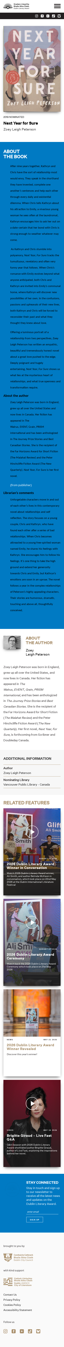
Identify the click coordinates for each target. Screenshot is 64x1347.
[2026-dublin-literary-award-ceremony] (32, 942)
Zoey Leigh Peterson (19, 129)
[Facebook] (42, 16)
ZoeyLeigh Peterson (38, 652)
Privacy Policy (11, 1299)
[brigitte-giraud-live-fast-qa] (32, 1123)
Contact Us (10, 1294)
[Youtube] (47, 16)
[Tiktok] (53, 16)
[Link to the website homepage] (23, 6)
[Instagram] (36, 16)
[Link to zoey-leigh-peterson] (12, 642)
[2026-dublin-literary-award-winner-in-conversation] (32, 851)
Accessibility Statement (17, 1310)
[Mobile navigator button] (57, 6)
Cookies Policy (12, 1305)
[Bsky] (59, 16)
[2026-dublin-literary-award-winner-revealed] (32, 1032)
